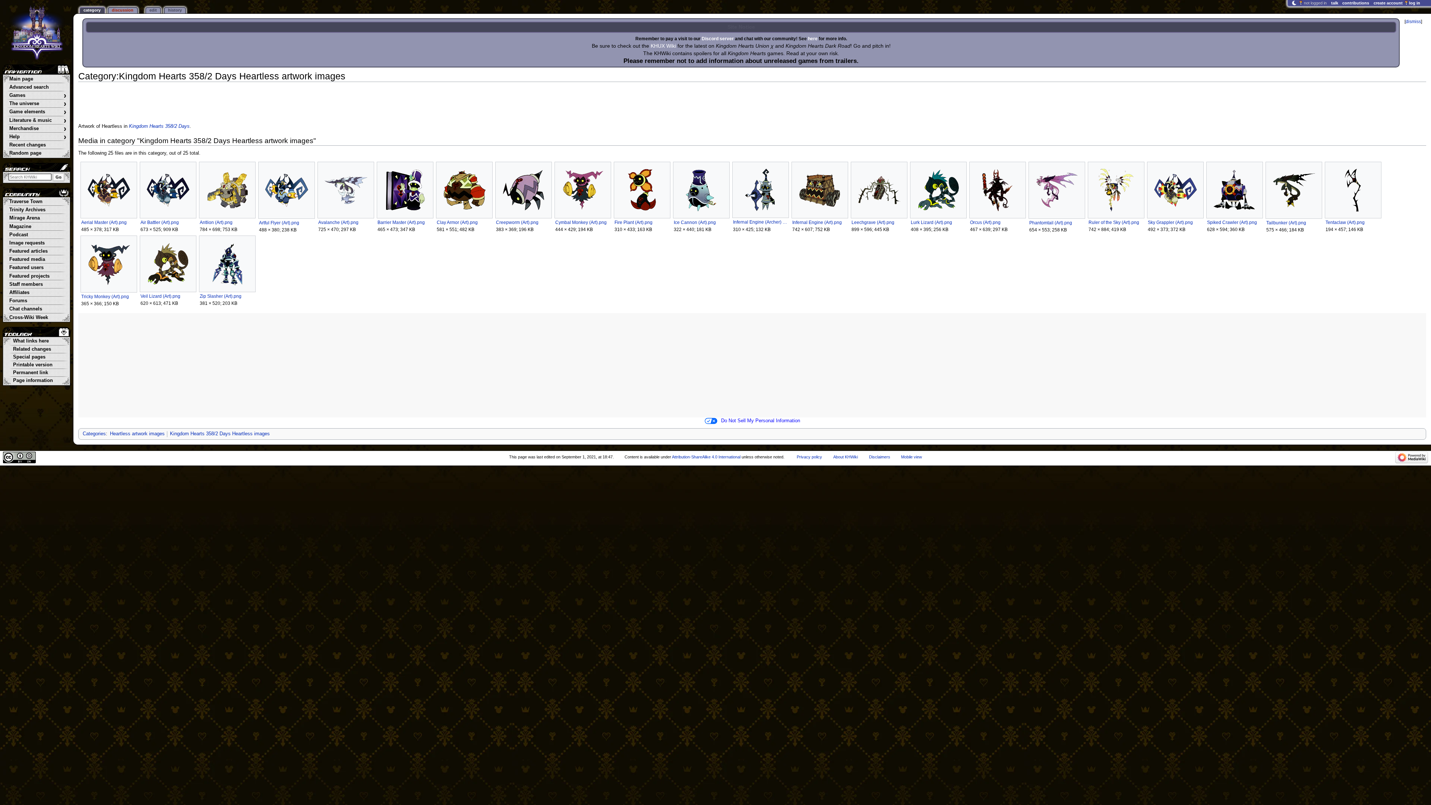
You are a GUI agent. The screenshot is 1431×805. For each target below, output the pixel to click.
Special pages (29, 357)
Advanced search (29, 87)
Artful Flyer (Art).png (279, 222)
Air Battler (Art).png (159, 222)
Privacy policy (809, 457)
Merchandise (37, 129)
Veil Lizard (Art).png (160, 296)
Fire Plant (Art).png (634, 222)
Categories (94, 433)
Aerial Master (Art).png (104, 222)
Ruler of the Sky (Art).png (1114, 222)
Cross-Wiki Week (28, 317)
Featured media (27, 259)
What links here (31, 341)
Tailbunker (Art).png (1286, 222)
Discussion (122, 10)
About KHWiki (845, 457)
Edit (153, 10)
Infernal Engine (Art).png (817, 222)
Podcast (18, 234)
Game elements (37, 112)
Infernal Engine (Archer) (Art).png (760, 222)
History (175, 10)
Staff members (26, 284)
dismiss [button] (1413, 21)
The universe (37, 104)
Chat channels (25, 309)
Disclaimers (879, 457)
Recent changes (27, 145)
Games (37, 95)
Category (92, 10)
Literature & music (37, 120)
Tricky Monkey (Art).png (105, 296)
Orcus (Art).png (985, 222)
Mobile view (911, 457)
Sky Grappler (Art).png (1170, 222)
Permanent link (30, 372)
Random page (25, 153)
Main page (21, 79)
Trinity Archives (27, 209)
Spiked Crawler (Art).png (1232, 222)
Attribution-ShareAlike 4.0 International (706, 457)
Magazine (20, 226)
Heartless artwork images (137, 433)
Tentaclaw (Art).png (1345, 222)
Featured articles (28, 251)
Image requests (27, 243)
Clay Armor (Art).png (457, 222)
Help (37, 137)
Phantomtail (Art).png (1050, 222)
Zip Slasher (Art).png (220, 296)
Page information (33, 380)
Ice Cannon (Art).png (695, 222)
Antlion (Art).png (216, 222)
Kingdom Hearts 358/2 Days (159, 126)
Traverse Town (25, 201)
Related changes (32, 349)
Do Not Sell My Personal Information (760, 420)
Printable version (33, 364)
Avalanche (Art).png (338, 222)
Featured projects (29, 276)
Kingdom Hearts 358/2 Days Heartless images (220, 433)
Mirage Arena (24, 218)
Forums (18, 300)
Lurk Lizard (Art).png (931, 222)
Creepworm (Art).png (517, 222)
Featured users (26, 267)
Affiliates (19, 292)
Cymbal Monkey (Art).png (581, 222)
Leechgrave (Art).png (873, 222)
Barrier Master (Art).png (401, 222)
